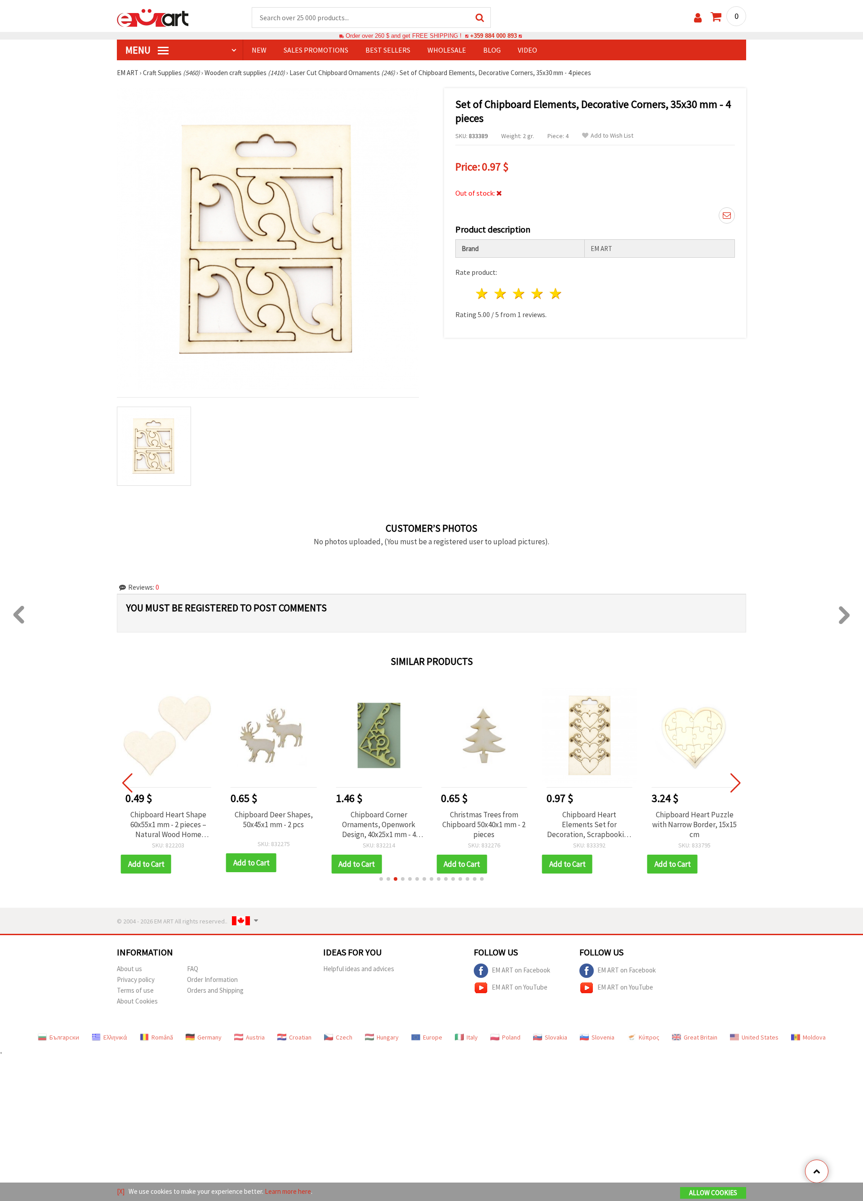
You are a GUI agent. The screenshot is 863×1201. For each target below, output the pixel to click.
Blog (492, 49)
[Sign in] (698, 18)
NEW (259, 49)
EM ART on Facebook (521, 969)
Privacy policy (136, 979)
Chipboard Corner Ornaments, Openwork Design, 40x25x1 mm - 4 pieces (379, 824)
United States (760, 1037)
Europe (432, 1037)
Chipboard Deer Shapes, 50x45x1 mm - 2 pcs (274, 819)
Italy (472, 1037)
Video (527, 49)
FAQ (192, 968)
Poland (511, 1037)
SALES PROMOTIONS (316, 49)
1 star (482, 293)
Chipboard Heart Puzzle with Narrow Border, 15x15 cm (694, 824)
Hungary (388, 1037)
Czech (344, 1037)
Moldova (814, 1037)
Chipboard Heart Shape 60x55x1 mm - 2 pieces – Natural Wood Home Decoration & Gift (168, 824)
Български (64, 1037)
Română (162, 1037)
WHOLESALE (446, 49)
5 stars (556, 293)
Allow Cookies (713, 1192)
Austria (255, 1037)
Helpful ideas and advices (358, 968)
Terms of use (135, 990)
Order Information (212, 979)
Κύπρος (649, 1037)
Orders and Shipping (215, 990)
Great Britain (700, 1037)
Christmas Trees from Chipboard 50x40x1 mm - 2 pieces (483, 824)
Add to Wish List (612, 135)
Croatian (300, 1037)
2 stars (501, 293)
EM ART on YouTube (519, 986)
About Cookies (137, 1001)
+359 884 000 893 (493, 35)
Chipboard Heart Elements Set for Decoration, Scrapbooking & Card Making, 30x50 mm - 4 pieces (589, 824)
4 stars (537, 293)
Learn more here (288, 1191)
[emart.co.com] (153, 17)
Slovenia (603, 1037)
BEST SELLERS (387, 49)
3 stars (519, 293)
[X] (121, 1191)
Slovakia (556, 1037)
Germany (209, 1037)
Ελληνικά (115, 1037)
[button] (381, 879)
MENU (138, 50)
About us (129, 968)
